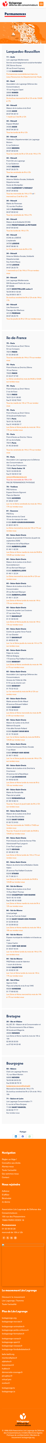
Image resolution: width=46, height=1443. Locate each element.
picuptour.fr (7, 1375)
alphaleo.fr (7, 1361)
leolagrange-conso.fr (11, 1338)
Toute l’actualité (9, 1304)
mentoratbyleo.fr (9, 1357)
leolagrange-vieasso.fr (12, 1345)
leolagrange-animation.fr (13, 1326)
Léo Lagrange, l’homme (13, 1300)
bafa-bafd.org (8, 1354)
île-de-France (16, 337)
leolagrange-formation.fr (13, 1333)
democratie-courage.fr (12, 1372)
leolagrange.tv (8, 1387)
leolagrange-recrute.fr (12, 1321)
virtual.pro (6, 1379)
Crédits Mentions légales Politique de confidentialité (24, 1433)
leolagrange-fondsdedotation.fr (16, 1349)
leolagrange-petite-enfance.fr (15, 1329)
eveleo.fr (6, 1382)
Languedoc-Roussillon (23, 51)
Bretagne (13, 1016)
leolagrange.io (8, 1391)
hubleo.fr (6, 1368)
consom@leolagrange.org (16, 476)
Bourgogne (14, 1063)
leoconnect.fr (8, 1364)
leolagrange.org (9, 1317)
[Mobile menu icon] (41, 4)
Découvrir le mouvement (13, 1296)
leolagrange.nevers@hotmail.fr (18, 1085)
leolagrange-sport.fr (11, 1342)
